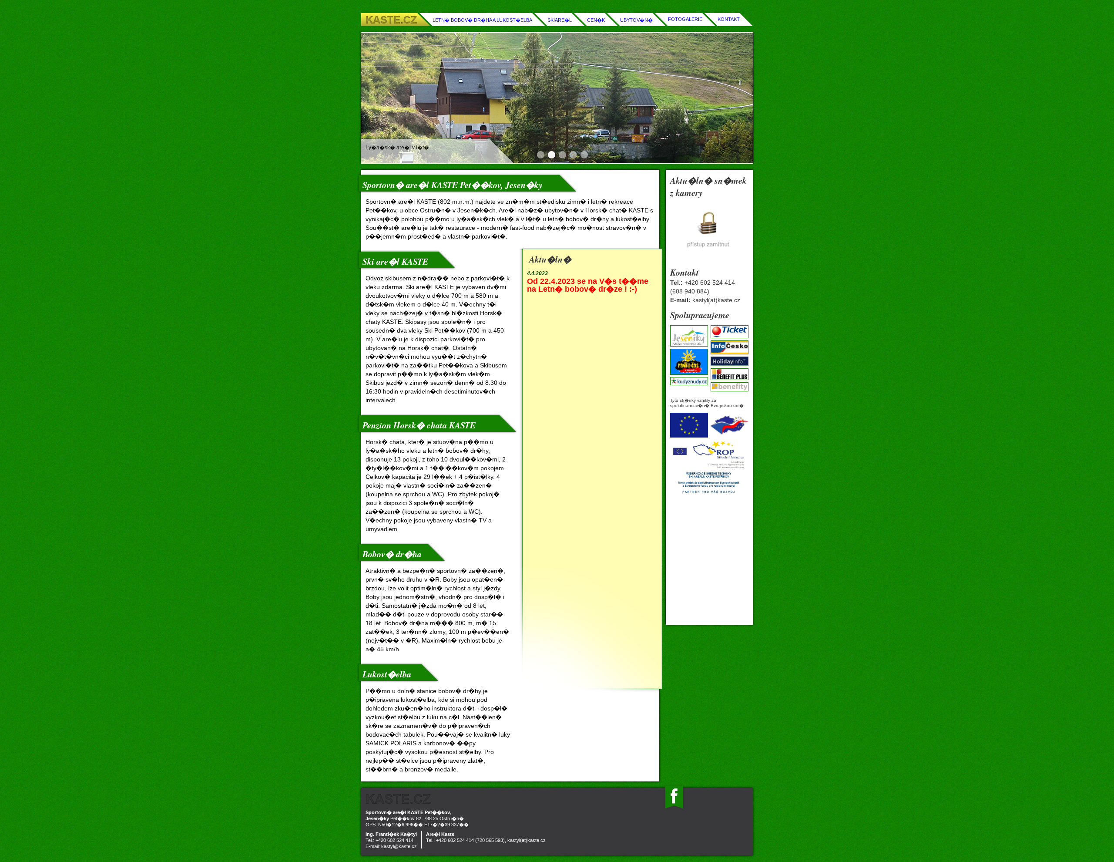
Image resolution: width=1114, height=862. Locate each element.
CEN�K (596, 20)
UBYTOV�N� (636, 20)
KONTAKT (729, 19)
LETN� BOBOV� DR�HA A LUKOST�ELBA (482, 20)
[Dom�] (492, 798)
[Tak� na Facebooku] (674, 807)
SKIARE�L (559, 20)
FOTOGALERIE (685, 19)
